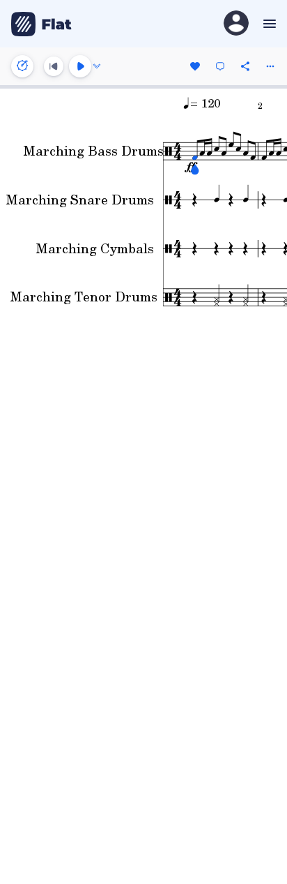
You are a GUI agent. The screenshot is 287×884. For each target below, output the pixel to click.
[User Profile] (236, 24)
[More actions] (270, 66)
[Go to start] (53, 66)
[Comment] (220, 66)
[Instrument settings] (22, 66)
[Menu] (268, 23)
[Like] (195, 66)
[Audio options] (96, 66)
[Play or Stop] (80, 66)
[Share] (245, 66)
